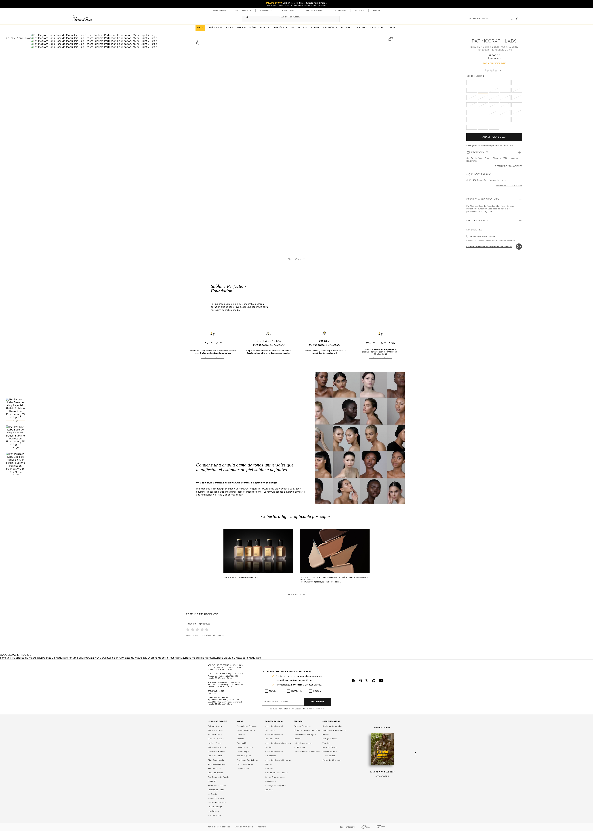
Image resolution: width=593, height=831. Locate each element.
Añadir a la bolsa (494, 137)
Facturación (242, 743)
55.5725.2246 (214, 667)
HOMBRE (241, 28)
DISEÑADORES (214, 28)
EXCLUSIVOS (25, 38)
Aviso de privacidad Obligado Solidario (278, 745)
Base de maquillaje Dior (138, 658)
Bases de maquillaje (29, 658)
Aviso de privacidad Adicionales (274, 754)
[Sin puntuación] (491, 70)
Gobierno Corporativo (332, 726)
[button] (188, 629)
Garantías (241, 735)
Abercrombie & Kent (217, 803)
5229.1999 (212, 693)
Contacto (241, 739)
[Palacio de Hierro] (82, 18)
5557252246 (213, 702)
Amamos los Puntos (216, 764)
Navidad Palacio (215, 743)
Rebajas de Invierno (217, 747)
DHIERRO (212, 781)
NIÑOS (252, 28)
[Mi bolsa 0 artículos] (517, 18)
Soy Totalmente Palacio (218, 777)
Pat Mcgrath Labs (494, 41)
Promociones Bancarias (247, 726)
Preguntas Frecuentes (246, 730)
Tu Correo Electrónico (276, 701)
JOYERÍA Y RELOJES (283, 28)
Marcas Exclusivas (216, 798)
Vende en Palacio (215, 756)
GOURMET (346, 28)
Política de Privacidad (315, 709)
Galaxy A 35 (95, 658)
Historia (325, 735)
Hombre (296, 691)
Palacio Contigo (215, 807)
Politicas (262, 827)
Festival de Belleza (216, 752)
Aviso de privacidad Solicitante (274, 728)
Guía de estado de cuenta (276, 773)
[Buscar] (247, 17)
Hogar (318, 691)
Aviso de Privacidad (302, 726)
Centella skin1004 (113, 658)
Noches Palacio (215, 735)
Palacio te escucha (245, 747)
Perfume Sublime (78, 658)
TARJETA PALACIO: (216, 691)
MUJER (229, 28)
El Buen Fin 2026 (216, 739)
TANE (392, 28)
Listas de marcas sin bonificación (302, 745)
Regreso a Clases (215, 730)
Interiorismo (213, 811)
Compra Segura (243, 752)
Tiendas (326, 743)
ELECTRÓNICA (330, 28)
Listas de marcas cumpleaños (307, 752)
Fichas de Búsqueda (331, 760)
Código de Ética (329, 739)
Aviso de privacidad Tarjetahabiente (274, 737)
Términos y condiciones (509, 185)
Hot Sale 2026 (214, 769)
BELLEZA (302, 28)
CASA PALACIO (378, 28)
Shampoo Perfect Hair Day (169, 658)
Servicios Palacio (215, 773)
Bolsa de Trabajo (329, 747)
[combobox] (288, 17)
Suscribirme (317, 702)
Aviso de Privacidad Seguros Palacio (278, 762)
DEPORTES (361, 28)
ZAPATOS (264, 28)
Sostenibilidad (328, 756)
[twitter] (367, 680)
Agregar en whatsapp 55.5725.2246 (223, 676)
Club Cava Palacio (216, 760)
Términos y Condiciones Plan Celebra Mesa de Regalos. (307, 733)
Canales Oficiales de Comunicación (246, 767)
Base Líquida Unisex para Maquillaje (239, 658)
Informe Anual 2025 (331, 752)
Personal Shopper (216, 790)
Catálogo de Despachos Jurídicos (275, 788)
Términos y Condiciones (247, 760)
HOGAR (315, 28)
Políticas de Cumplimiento (334, 730)
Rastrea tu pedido (245, 756)
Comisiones (270, 781)
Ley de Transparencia (274, 777)
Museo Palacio (214, 815)
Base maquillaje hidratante (201, 658)
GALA (200, 28)
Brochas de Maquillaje (54, 658)
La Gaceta (212, 794)
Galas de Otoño (215, 726)
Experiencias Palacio (217, 786)
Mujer (273, 691)
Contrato (269, 769)
